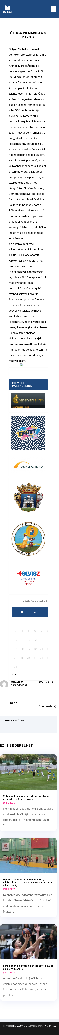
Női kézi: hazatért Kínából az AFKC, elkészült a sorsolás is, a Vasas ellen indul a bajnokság (28, 882)
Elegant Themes (21, 1026)
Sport (13, 703)
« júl (14, 674)
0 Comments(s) (47, 704)
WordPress (50, 1026)
